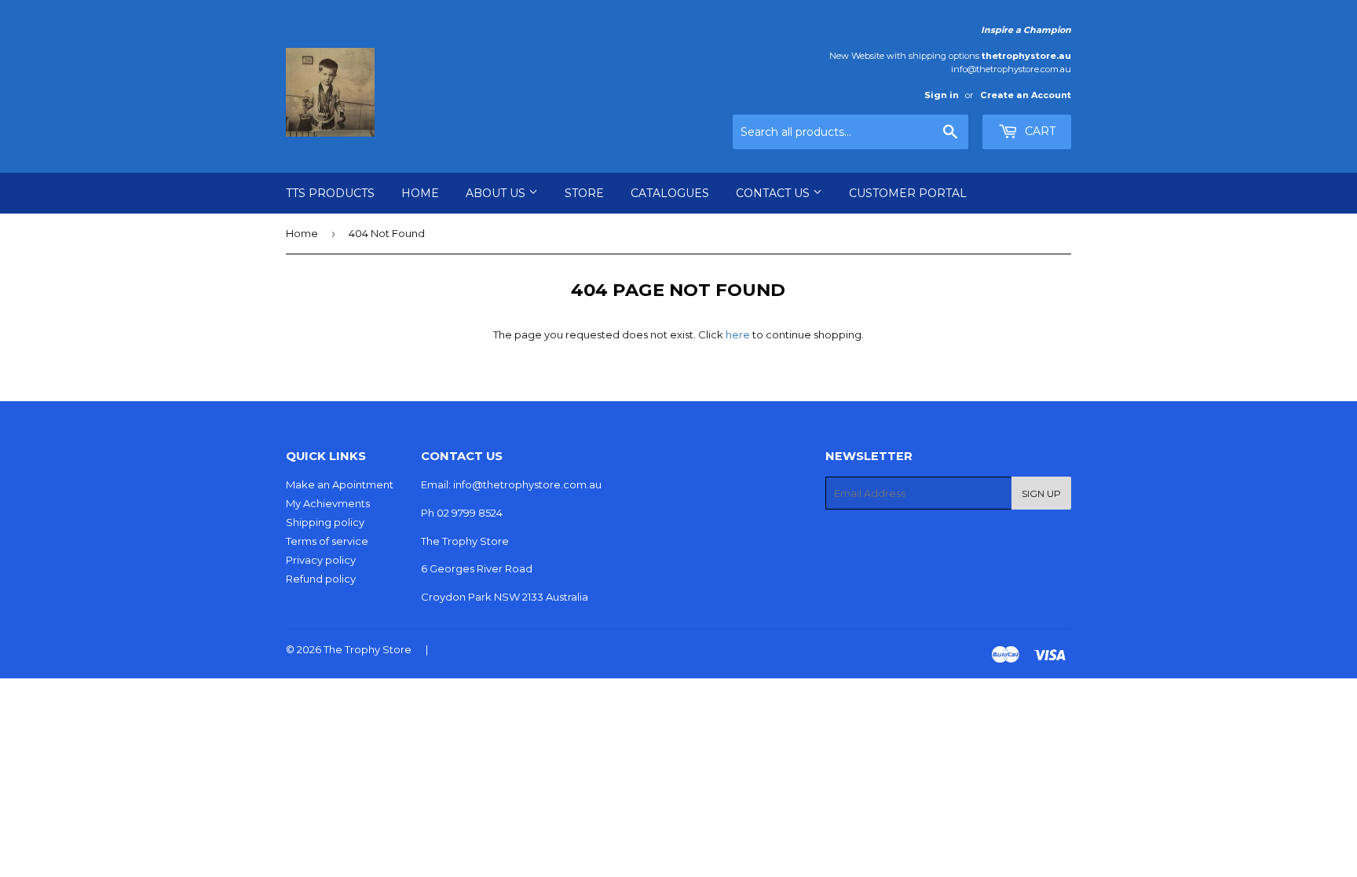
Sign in (941, 95)
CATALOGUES (670, 193)
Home (420, 193)
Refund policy (321, 578)
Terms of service (327, 541)
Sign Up (1041, 493)
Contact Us (774, 193)
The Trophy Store (367, 649)
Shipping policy (325, 522)
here (738, 334)
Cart (1038, 131)
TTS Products (330, 193)
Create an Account (1025, 95)
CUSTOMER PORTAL (908, 193)
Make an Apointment (339, 484)
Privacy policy (321, 560)
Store (584, 193)
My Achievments (328, 503)
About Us (497, 193)
